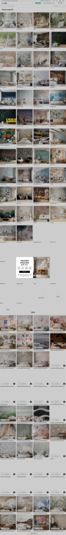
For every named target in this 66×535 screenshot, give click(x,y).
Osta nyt (24, 271)
